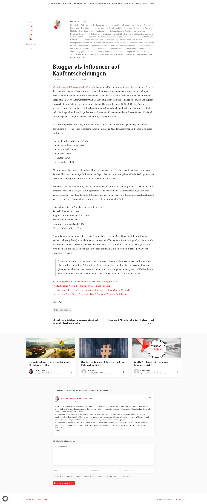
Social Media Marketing (62, 310)
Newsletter (148, 4)
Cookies (38, 499)
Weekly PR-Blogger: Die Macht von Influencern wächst (151, 363)
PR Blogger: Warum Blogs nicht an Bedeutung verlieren (83, 286)
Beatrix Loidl (92, 370)
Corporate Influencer (99, 4)
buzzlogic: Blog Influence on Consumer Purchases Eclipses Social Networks (93, 290)
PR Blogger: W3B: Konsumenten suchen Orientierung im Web (86, 281)
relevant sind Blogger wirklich (72, 87)
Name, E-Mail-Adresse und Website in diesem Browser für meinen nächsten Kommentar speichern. (92, 476)
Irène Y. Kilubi (40, 370)
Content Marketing (77, 4)
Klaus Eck (77, 21)
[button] (5, 498)
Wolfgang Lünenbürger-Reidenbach (74, 398)
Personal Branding (121, 4)
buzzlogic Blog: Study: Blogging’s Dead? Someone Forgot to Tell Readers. (92, 294)
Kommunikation (58, 4)
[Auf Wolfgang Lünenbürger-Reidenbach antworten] (150, 398)
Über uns (136, 4)
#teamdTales (145, 370)
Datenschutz (30, 499)
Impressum (46, 499)
